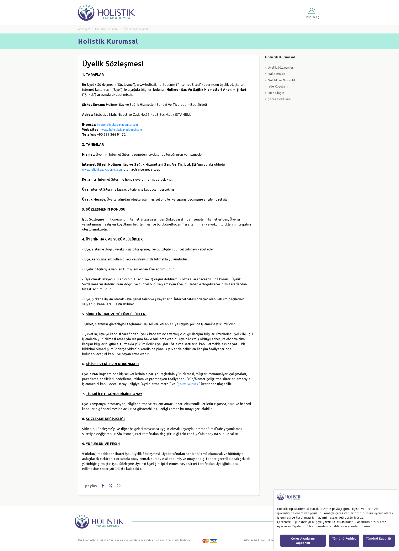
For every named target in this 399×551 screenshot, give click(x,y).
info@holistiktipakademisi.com (117, 124)
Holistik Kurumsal (106, 29)
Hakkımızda (276, 73)
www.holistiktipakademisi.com (121, 129)
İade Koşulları (278, 86)
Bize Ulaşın (276, 93)
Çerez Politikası (188, 384)
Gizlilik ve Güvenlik (282, 80)
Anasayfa (84, 29)
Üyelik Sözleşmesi (281, 67)
